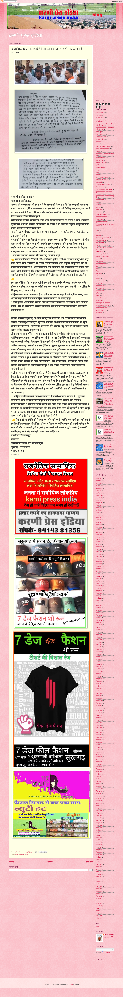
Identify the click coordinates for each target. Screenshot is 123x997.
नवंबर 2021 (98, 617)
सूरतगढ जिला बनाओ (100, 298)
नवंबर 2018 (98, 705)
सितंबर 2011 (99, 903)
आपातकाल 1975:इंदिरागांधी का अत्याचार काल (105, 154)
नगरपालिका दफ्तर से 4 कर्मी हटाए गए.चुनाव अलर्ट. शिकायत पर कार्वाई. (108, 370)
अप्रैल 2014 (99, 835)
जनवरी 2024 (99, 554)
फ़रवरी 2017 (99, 757)
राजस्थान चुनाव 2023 (101, 254)
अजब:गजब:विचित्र (100, 139)
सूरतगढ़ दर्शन (99, 300)
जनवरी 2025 (99, 525)
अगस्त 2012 (99, 879)
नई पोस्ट (11, 862)
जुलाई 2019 (99, 686)
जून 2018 (98, 718)
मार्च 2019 (98, 696)
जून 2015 (98, 806)
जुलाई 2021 (99, 627)
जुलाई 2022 (99, 598)
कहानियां (98, 175)
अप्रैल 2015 (99, 810)
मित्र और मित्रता (100, 243)
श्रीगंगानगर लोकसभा (100, 276)
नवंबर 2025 (98, 500)
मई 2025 (98, 515)
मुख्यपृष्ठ (50, 862)
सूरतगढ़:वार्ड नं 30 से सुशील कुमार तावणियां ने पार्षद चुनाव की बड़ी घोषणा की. (109, 324)
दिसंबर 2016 (99, 762)
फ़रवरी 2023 (99, 581)
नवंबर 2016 (98, 764)
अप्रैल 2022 (99, 605)
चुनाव (97, 202)
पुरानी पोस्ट (89, 862)
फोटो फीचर (98, 233)
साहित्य (97, 293)
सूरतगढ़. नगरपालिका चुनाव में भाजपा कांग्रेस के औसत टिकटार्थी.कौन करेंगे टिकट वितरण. (109, 354)
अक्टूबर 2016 (99, 766)
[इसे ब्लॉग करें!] (41, 852)
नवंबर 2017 (98, 735)
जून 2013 (98, 859)
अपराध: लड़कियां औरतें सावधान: (103, 146)
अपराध (97, 144)
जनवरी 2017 (99, 759)
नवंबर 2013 (98, 847)
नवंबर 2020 (98, 647)
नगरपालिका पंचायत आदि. (101, 217)
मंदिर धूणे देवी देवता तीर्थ (101, 240)
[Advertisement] (109, 69)
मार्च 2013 (98, 867)
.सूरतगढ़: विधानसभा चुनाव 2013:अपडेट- (102, 120)
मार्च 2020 (98, 666)
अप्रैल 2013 (99, 864)
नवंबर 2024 (98, 529)
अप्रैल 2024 (99, 547)
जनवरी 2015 (99, 818)
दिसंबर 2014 (99, 820)
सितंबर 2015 (99, 798)
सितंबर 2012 (99, 876)
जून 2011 (98, 911)
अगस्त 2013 (99, 854)
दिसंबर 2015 (99, 791)
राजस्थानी (98, 259)
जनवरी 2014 (99, 842)
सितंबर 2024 (99, 534)
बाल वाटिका (98, 235)
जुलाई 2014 (99, 830)
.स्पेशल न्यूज (99, 132)
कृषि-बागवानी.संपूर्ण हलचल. (102, 177)
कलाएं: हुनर (98, 170)
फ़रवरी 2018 (99, 727)
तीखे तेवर (98, 207)
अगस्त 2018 (99, 713)
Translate (108, 952)
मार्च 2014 (98, 837)
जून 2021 (98, 630)
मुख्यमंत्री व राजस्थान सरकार (102, 245)
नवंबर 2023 (98, 559)
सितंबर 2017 (99, 740)
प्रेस (97, 230)
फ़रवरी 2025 (99, 522)
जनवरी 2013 (99, 869)
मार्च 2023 (98, 578)
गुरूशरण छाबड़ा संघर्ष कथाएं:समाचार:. (104, 192)
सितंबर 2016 (99, 769)
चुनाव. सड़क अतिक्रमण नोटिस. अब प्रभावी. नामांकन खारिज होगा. (109, 446)
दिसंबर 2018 (99, 703)
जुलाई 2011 (99, 908)
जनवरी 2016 (99, 788)
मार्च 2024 (98, 549)
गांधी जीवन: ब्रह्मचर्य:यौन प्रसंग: (103, 184)
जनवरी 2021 (99, 642)
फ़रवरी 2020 (99, 669)
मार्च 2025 (98, 520)
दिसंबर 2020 (99, 644)
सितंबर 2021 (99, 622)
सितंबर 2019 (99, 681)
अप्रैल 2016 (99, 781)
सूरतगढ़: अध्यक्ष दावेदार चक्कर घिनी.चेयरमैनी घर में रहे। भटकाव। (109, 417)
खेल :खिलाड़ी (99, 182)
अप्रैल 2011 (99, 915)
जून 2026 (98, 483)
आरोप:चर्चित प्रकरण (100, 158)
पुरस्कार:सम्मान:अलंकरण (101, 222)
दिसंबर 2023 (99, 556)
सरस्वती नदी (99, 283)
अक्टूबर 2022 (99, 591)
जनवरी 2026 (99, 495)
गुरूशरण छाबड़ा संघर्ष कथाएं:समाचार (104, 189)
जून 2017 (98, 747)
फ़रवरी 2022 (99, 610)
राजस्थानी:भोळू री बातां (101, 264)
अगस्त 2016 (99, 771)
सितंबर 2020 (99, 652)
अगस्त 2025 (99, 508)
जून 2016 (98, 776)
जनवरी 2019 (99, 701)
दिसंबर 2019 (99, 674)
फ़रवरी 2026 (99, 493)
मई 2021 (98, 632)
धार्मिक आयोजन (99, 212)
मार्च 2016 (98, 784)
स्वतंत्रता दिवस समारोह (101, 310)
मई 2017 (98, 749)
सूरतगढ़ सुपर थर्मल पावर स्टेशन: (103, 305)
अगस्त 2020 (99, 654)
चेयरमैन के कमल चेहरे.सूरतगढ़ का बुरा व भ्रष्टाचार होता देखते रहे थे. (109, 432)
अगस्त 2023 (99, 566)
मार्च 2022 (98, 608)
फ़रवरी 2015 (99, 815)
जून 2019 (98, 688)
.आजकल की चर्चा (100, 112)
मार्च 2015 (98, 813)
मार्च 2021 (98, 637)
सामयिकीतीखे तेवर (100, 290)
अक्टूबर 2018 (99, 708)
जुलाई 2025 (99, 510)
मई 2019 (98, 691)
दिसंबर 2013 (99, 845)
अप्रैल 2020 (99, 664)
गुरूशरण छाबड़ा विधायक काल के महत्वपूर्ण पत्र (105, 196)
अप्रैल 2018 (99, 722)
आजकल (98, 151)
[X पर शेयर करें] (43, 852)
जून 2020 (98, 659)
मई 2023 (98, 573)
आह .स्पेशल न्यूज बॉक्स (101, 162)
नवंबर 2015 (98, 793)
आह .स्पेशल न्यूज (100, 160)
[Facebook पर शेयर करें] (44, 852)
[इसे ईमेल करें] (39, 852)
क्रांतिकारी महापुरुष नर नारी (102, 179)
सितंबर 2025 (99, 505)
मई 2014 (98, 832)
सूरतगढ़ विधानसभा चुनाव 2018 (103, 308)
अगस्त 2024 (99, 537)
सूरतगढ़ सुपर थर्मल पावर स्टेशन (103, 303)
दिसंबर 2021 (99, 615)
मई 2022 (98, 603)
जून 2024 (98, 542)
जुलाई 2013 (99, 857)
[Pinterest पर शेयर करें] (46, 852)
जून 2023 (98, 571)
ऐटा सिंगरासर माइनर (100, 167)
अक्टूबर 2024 (99, 532)
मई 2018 (98, 720)
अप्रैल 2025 (99, 517)
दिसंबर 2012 (99, 872)
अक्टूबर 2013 (99, 850)
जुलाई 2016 (99, 774)
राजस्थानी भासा (99, 261)
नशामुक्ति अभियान (100, 219)
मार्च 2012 (98, 889)
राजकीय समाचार (99, 251)
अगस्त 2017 (99, 742)
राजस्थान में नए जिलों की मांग (102, 256)
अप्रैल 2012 (99, 886)
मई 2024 (98, 544)
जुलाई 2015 (99, 803)
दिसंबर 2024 (99, 527)
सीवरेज (97, 295)
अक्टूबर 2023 (99, 561)
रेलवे (97, 269)
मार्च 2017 (98, 754)
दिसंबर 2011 (99, 896)
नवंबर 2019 (98, 676)
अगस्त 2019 (99, 683)
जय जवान (98, 204)
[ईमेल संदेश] (36, 852)
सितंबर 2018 (99, 710)
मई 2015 (98, 808)
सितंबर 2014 (99, 825)
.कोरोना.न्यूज (99, 115)
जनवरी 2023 (99, 583)
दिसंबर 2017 (99, 732)
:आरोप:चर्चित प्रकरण (101, 136)
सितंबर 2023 (99, 564)
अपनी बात (98, 141)
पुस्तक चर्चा (98, 228)
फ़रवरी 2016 (99, 786)
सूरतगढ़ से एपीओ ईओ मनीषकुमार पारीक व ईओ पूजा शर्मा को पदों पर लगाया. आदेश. (109, 339)
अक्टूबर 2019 (99, 679)
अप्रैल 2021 (99, 635)
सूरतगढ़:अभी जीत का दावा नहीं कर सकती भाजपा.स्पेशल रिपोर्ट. (108, 460)
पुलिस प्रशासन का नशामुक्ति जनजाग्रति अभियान (105, 224)
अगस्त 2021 (99, 625)
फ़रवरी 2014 (99, 840)
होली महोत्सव (99, 312)
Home (97, 926)
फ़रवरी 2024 (99, 551)
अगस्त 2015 (99, 801)
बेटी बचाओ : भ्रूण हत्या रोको (102, 238)
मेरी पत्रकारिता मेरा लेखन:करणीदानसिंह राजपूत (104, 248)
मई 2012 (98, 884)
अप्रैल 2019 (99, 693)
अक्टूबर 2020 (99, 649)
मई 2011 (98, 913)
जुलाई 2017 (99, 744)
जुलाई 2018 (99, 715)
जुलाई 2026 (99, 481)
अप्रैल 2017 (99, 752)
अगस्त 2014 (99, 828)
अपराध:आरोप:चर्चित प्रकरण (21, 854)
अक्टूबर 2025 (99, 503)
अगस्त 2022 (99, 595)
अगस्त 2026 (99, 478)
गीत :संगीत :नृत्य (99, 187)
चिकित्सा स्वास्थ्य (100, 200)
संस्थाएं (97, 278)
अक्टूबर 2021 (99, 620)
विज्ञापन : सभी (99, 271)
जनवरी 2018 (99, 730)
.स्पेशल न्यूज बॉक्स (100, 134)
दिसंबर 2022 (99, 586)
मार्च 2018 (98, 725)
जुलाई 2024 (99, 539)
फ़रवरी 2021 (99, 639)
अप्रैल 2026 (99, 488)
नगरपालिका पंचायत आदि (101, 214)
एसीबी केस (98, 165)
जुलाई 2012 (99, 881)
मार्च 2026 (98, 490)
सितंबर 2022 (99, 593)
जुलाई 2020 (99, 657)
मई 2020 (98, 661)
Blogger (71, 984)
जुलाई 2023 (99, 569)
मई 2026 (98, 486)
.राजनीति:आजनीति (100, 117)
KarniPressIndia (109, 934)
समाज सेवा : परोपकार (100, 281)
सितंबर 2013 (99, 852)
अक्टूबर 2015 (99, 796)
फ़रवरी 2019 (99, 698)
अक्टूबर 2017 (99, 737)
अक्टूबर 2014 (99, 823)
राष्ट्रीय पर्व (98, 266)
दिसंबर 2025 (99, 498)
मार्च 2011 (98, 918)
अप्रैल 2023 (99, 576)
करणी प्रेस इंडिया (25, 35)
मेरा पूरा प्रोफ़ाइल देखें (108, 937)
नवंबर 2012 (98, 874)
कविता (97, 172)
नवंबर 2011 (98, 898)
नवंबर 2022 (98, 588)
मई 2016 (98, 779)
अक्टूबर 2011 (99, 901)
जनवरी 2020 (99, 671)
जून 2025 (98, 512)
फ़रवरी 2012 (99, 891)
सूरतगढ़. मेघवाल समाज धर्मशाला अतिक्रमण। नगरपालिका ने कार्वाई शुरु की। (109, 385)
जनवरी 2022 (99, 613)
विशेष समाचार (99, 273)
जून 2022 (98, 600)
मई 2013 (98, 862)
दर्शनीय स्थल (99, 209)
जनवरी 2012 (99, 894)
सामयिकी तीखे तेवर (100, 286)
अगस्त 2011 (99, 906)
